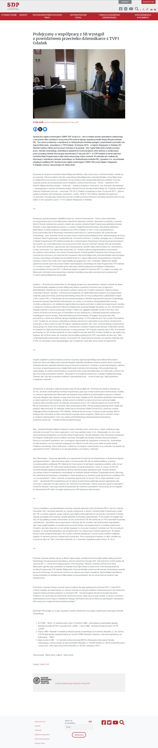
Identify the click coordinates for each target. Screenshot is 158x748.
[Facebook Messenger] (45, 129)
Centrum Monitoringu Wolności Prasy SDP (61, 122)
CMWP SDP (44, 664)
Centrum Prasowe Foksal (78, 16)
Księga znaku (40, 743)
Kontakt (37, 726)
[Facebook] (35, 129)
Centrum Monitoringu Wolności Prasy (47, 16)
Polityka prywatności (42, 734)
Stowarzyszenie (9, 15)
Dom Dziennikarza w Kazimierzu (143, 16)
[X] (40, 129)
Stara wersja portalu (42, 739)
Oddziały (38, 730)
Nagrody (23, 15)
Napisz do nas (40, 721)
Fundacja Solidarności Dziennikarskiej (109, 16)
